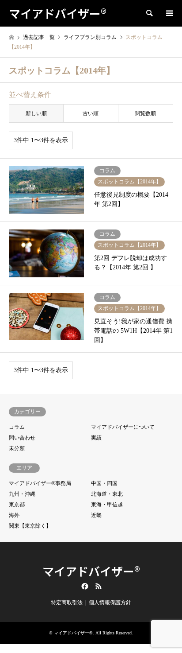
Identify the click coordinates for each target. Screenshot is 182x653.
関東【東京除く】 (30, 526)
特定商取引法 (67, 602)
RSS (98, 586)
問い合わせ (22, 438)
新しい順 (36, 113)
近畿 (96, 515)
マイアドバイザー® (91, 571)
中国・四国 (104, 483)
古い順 (91, 113)
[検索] (149, 13)
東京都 (17, 504)
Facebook (84, 586)
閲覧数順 (145, 113)
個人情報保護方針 (110, 602)
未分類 (17, 448)
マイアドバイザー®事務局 (40, 483)
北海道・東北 (107, 494)
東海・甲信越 (107, 504)
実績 (96, 438)
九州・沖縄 (22, 494)
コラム (17, 427)
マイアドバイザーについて (123, 427)
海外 (14, 515)
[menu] (168, 13)
